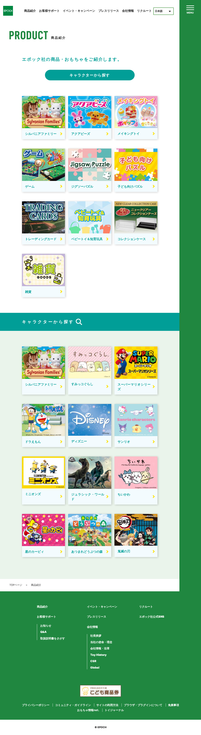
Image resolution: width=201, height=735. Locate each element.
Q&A (43, 631)
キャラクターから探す (89, 75)
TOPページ (15, 584)
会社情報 (128, 11)
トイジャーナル (114, 710)
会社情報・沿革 (100, 648)
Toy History (98, 654)
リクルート (144, 11)
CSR (93, 661)
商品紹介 (30, 11)
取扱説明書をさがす (52, 638)
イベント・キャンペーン (79, 11)
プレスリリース (108, 11)
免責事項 (173, 705)
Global (94, 667)
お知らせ (45, 625)
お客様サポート (49, 11)
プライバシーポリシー (35, 705)
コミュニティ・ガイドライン (73, 705)
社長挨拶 (95, 635)
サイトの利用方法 (107, 705)
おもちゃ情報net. (88, 710)
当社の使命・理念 (101, 642)
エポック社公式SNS (151, 616)
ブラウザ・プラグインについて (143, 705)
